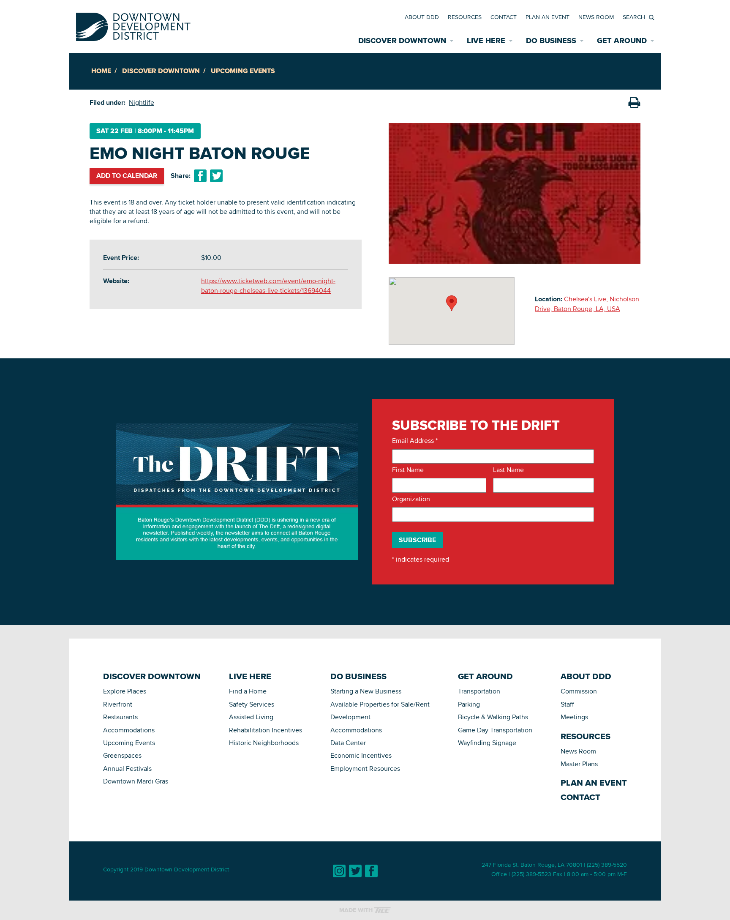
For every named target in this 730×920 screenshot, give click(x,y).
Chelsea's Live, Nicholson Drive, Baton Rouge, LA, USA (587, 303)
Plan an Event (547, 17)
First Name (408, 470)
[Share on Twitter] (216, 175)
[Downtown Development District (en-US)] (133, 25)
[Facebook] (371, 871)
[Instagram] (339, 871)
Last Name (508, 470)
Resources (465, 17)
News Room (596, 17)
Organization (411, 499)
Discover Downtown (161, 71)
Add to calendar (126, 175)
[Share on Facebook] (200, 175)
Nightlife (141, 102)
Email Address (415, 440)
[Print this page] (634, 102)
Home (101, 71)
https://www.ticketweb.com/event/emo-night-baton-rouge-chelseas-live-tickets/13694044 (268, 285)
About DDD (422, 17)
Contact (503, 17)
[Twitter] (355, 871)
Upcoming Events (243, 71)
